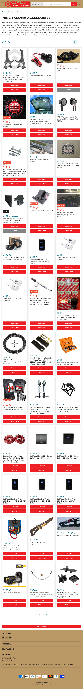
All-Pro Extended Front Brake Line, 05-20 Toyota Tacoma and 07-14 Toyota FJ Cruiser (41, 595)
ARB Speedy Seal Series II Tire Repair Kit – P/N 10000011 (67, 363)
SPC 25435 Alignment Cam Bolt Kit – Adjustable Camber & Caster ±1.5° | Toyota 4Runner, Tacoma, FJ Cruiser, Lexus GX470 (14, 173)
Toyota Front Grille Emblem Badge (12, 126)
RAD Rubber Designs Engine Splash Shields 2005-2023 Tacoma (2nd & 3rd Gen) (13, 220)
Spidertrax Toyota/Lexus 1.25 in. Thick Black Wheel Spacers (14, 258)
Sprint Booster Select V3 (11, 593)
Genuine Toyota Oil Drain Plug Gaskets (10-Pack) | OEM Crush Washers (68, 165)
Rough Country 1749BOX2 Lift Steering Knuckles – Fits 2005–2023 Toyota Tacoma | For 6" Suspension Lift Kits (13, 78)
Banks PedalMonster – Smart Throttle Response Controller (13, 408)
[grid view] (75, 42)
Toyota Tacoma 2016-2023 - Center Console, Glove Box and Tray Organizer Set (67, 595)
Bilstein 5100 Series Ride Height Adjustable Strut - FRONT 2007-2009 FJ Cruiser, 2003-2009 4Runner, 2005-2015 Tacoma (41, 302)
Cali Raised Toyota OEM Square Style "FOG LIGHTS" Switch (41, 457)
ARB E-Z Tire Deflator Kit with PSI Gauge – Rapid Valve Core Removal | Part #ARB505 (13, 548)
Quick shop (14, 85)
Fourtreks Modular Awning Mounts (39, 161)
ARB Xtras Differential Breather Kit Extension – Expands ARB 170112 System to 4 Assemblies (14, 362)
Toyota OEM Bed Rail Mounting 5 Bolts (68, 70)
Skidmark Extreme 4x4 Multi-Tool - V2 (41, 212)
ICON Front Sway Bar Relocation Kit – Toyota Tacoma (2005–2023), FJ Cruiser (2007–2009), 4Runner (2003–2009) (41, 361)
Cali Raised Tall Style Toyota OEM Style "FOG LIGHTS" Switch (66, 501)
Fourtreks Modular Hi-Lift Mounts (68, 536)
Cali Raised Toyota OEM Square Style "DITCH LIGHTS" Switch (68, 457)
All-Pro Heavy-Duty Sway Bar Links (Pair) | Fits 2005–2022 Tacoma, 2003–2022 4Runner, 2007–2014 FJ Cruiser (40, 410)
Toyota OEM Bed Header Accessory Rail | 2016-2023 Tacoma (66, 215)
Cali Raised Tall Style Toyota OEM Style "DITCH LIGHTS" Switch (39, 261)
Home (4, 12)
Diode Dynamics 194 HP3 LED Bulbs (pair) (13, 299)
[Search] (74, 4)
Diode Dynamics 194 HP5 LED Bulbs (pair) (67, 258)
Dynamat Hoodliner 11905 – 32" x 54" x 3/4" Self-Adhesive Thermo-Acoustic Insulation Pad (41, 121)
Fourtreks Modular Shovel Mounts (38, 543)
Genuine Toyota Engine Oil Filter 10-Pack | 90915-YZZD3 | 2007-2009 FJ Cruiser (68, 317)
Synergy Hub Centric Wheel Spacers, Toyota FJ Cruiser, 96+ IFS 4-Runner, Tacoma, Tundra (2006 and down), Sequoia (13, 459)
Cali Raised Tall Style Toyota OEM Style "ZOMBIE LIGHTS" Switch (40, 501)
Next (48, 615)
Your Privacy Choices (41, 683)
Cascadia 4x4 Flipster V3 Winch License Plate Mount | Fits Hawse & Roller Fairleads (68, 409)
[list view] (79, 42)
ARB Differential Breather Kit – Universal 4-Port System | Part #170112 (67, 119)
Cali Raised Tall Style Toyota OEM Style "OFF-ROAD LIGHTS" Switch (14, 501)
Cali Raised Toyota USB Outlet (40, 75)
